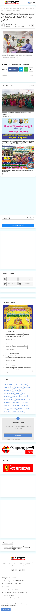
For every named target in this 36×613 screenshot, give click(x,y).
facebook (11, 279)
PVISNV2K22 (7, 405)
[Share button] (31, 69)
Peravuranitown (20, 399)
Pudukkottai (7, 402)
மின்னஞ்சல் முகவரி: (9, 595)
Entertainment (8, 390)
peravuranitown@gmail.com (13, 598)
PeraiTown (15, 396)
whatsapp (27, 279)
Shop (5, 408)
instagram (11, 284)
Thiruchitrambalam (18, 411)
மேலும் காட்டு (31, 86)
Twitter (21, 69)
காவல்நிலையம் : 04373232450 (12, 583)
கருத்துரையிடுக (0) (18, 225)
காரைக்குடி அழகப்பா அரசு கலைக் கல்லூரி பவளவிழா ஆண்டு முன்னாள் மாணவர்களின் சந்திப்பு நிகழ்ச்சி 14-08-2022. (18, 142)
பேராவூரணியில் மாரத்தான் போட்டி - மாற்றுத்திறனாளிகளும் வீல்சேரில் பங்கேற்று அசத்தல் (18, 356)
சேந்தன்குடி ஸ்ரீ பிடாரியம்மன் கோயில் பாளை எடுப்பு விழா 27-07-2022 (18, 171)
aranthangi (18, 387)
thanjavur (27, 408)
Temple (20, 408)
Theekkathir (7, 411)
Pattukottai (7, 396)
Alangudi (6, 387)
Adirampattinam (8, 384)
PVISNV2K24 (16, 405)
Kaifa (21, 390)
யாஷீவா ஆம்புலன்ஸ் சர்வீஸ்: (11, 590)
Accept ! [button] (6, 609)
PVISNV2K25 (25, 405)
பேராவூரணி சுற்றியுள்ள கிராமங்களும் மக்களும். (17, 346)
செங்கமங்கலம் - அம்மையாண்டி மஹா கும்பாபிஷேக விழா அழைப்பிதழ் (17, 335)
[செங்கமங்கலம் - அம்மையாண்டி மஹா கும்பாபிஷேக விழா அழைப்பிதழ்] (18, 317)
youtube (27, 284)
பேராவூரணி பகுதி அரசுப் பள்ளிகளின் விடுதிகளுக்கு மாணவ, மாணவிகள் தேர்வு (18, 368)
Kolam (18, 393)
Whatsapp (26, 69)
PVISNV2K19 (25, 402)
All (9, 65)
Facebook (14, 69)
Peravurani (9, 8)
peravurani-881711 (9, 399)
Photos (29, 399)
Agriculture (24, 384)
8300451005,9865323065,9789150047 (16, 592)
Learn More (12, 606)
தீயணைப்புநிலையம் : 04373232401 (14, 581)
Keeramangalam (9, 393)
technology (12, 408)
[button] (34, 3)
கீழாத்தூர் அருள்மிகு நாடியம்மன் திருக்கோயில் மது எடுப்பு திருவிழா (17, 113)
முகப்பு (3, 8)
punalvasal (16, 402)
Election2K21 (16, 65)
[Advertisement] (18, 196)
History (16, 390)
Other (23, 393)
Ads (17, 384)
